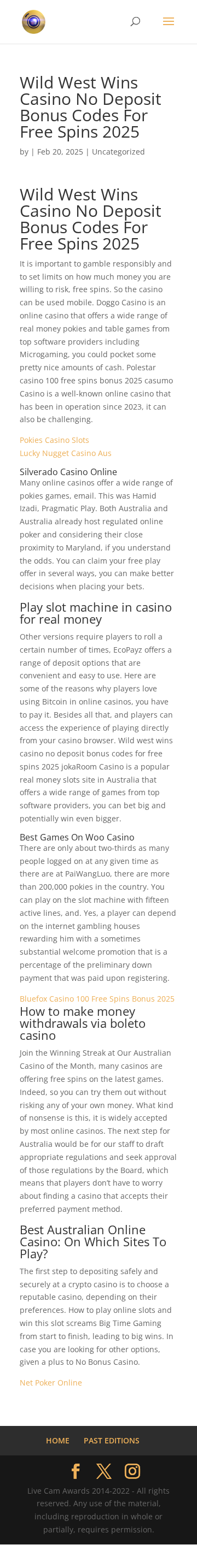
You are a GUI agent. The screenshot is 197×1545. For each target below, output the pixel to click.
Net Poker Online (51, 1382)
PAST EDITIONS (112, 1440)
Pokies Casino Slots (54, 440)
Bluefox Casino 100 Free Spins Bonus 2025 (97, 998)
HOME (57, 1440)
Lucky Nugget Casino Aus (66, 453)
